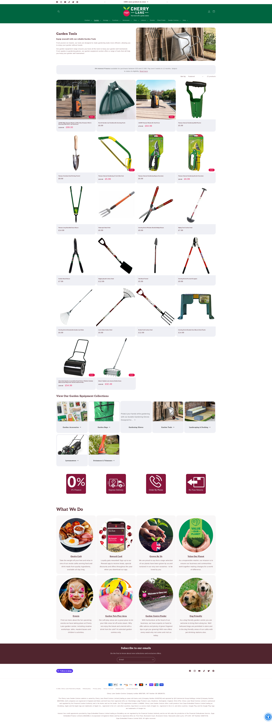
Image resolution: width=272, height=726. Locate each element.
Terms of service (108, 688)
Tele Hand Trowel (143, 278)
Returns (194, 475)
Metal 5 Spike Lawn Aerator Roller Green (109, 381)
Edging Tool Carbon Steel (185, 227)
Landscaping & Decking (198, 427)
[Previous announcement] (105, 2)
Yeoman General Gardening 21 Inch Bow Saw (111, 176)
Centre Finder (114, 576)
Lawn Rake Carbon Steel (105, 330)
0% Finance (74, 475)
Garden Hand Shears (64, 278)
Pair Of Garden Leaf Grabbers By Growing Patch (111, 123)
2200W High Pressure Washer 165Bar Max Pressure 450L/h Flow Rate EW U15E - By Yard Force (74, 123)
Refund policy (87, 688)
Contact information (132, 688)
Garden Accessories (71, 427)
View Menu (74, 517)
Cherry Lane (65, 688)
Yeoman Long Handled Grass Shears (68, 227)
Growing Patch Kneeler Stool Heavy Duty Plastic (192, 330)
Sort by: (183, 76)
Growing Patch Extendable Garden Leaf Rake (71, 330)
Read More (154, 517)
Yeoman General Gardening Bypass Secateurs (151, 176)
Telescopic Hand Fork (104, 227)
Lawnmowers (70, 460)
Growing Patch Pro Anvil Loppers (187, 278)
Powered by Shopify (75, 688)
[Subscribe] (152, 659)
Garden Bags (103, 427)
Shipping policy (120, 688)
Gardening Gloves (136, 427)
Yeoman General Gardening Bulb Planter (189, 123)
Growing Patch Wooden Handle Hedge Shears (151, 227)
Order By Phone (154, 475)
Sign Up (114, 517)
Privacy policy (97, 688)
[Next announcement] (167, 2)
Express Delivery (115, 475)
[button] (58, 11)
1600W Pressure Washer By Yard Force (149, 123)
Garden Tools (166, 427)
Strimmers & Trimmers (102, 460)
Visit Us (154, 576)
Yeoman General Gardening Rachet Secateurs (191, 176)
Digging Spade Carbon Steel (106, 278)
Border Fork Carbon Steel (145, 330)
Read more (144, 71)
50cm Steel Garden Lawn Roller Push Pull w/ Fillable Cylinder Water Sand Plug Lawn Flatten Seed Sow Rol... (75, 381)
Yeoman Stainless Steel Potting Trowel (69, 176)
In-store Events (75, 576)
